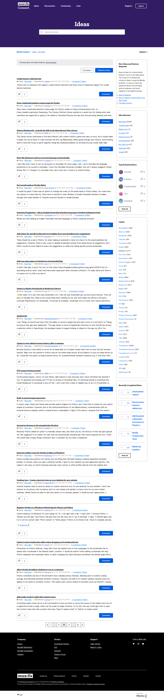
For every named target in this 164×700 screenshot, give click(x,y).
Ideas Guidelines (125, 95)
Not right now (124, 144)
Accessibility (123, 228)
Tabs (120, 338)
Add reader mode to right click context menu (36, 597)
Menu (121, 273)
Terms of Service (59, 676)
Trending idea (124, 125)
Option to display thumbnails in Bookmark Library (39, 288)
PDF (120, 296)
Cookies (86, 676)
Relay (121, 323)
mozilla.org (43, 676)
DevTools (122, 254)
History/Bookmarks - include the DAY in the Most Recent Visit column (47, 130)
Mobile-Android (124, 281)
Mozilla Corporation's (27, 682)
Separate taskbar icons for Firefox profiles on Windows (40, 453)
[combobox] (82, 32)
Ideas (36, 6)
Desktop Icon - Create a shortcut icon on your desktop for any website (47, 480)
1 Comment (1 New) (79, 81)
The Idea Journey (125, 103)
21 (59, 625)
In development (124, 141)
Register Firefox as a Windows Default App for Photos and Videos (45, 507)
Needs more (123, 129)
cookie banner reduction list (29, 78)
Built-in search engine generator (31, 398)
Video (121, 365)
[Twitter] (134, 644)
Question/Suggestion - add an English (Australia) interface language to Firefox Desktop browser (59, 212)
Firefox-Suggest (125, 262)
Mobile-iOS (123, 285)
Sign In (141, 6)
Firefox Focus (60, 654)
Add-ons (122, 232)
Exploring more (124, 137)
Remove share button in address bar (138, 405)
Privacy (121, 311)
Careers (20, 654)
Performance (123, 300)
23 (69, 625)
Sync (120, 334)
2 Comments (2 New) (80, 106)
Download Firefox (61, 644)
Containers (123, 243)
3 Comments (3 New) (79, 236)
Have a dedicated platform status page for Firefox (38, 103)
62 (78, 625)
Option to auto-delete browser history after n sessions (40, 343)
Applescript (22, 316)
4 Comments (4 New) (88, 346)
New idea (27, 81)
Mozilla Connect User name (137, 436)
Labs (78, 6)
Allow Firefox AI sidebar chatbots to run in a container (40, 569)
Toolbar (122, 357)
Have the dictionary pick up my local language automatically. (43, 158)
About (19, 644)
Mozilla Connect (23, 6)
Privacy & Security (125, 315)
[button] (19, 94)
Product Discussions (126, 319)
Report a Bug (95, 647)
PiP (120, 304)
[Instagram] (138, 644)
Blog (56, 658)
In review (122, 133)
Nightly (121, 289)
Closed (121, 152)
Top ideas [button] (86, 70)
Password (122, 292)
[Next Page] (82, 625)
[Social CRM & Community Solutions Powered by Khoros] (142, 695)
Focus (121, 266)
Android (57, 651)
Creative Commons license (96, 684)
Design (121, 247)
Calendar (122, 239)
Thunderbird (123, 346)
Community (66, 6)
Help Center (95, 644)
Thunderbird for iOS (126, 353)
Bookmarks (123, 236)
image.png (23, 525)
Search (121, 327)
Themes (122, 342)
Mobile (121, 277)
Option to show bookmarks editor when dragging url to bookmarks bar (47, 542)
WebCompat (123, 372)
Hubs (120, 270)
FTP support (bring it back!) (29, 370)
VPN (120, 368)
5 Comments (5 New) (77, 264)
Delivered (122, 148)
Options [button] (142, 52)
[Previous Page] (47, 625)
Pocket (121, 308)
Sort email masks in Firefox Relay (31, 185)
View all (125, 209)
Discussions (49, 6)
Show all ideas (51, 62)
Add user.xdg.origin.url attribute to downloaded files (40, 261)
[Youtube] (143, 644)
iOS (55, 647)
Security (122, 330)
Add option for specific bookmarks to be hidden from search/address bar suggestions (53, 234)
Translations (123, 361)
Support (128, 6)
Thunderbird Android (126, 349)
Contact (98, 676)
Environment (123, 258)
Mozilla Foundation (25, 651)
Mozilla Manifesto (24, 647)
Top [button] (20, 695)
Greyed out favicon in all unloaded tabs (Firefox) (37, 425)
